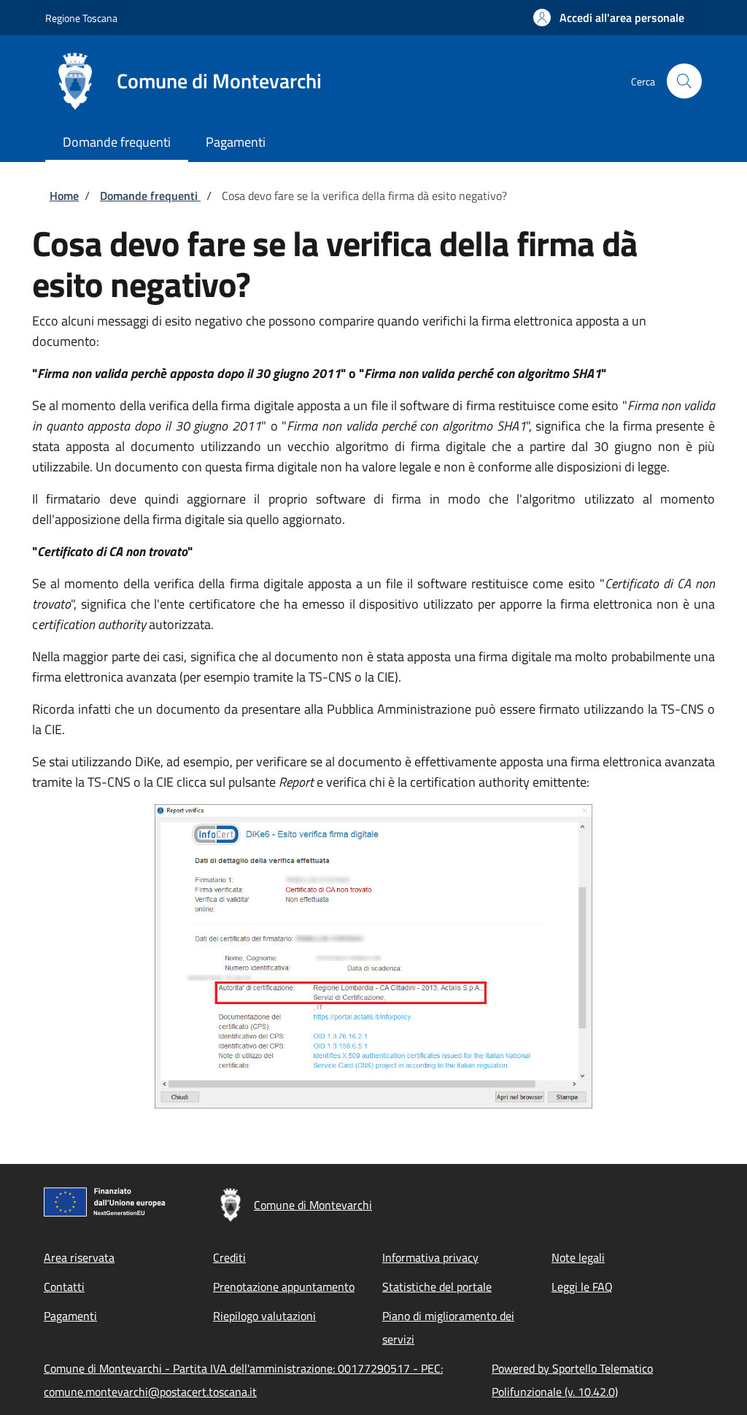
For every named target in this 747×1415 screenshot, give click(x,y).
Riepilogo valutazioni (264, 1316)
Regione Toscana (81, 18)
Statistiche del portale (437, 1286)
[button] (609, 17)
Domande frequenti (150, 195)
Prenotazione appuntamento (284, 1286)
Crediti (229, 1257)
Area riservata (79, 1257)
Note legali (578, 1257)
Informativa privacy (430, 1257)
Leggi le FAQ (582, 1286)
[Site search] (684, 81)
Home (64, 195)
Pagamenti (70, 1316)
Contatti (64, 1286)
